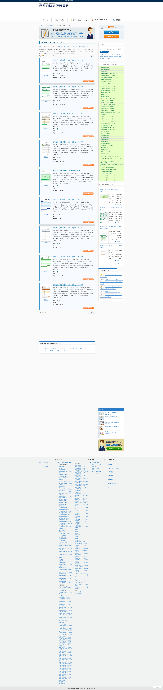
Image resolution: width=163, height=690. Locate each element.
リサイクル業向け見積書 (81, 543)
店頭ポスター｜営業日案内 (81, 568)
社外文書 (61, 561)
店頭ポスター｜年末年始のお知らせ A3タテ (81, 566)
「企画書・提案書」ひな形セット (65, 593)
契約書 (60, 468)
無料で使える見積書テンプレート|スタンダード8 (68, 256)
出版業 (76, 547)
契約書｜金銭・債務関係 (65, 526)
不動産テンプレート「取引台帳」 (81, 517)
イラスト (89, 348)
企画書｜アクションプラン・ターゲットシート (65, 605)
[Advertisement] (93, 13)
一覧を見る (120, 263)
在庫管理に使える (63, 537)
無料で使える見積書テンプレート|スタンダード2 (68, 86)
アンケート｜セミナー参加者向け (81, 578)
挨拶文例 (74, 348)
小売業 (76, 536)
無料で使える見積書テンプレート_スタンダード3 (68, 113)
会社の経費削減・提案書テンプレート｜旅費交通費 (65, 663)
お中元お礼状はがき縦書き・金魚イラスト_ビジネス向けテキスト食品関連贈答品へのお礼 (111, 282)
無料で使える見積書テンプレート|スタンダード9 (68, 199)
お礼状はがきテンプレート (49, 348)
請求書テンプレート (64, 474)
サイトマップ (112, 487)
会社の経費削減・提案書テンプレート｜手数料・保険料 (65, 659)
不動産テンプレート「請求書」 (81, 505)
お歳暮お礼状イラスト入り (65, 564)
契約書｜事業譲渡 (63, 507)
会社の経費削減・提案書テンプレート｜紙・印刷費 (65, 640)
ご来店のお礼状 (79, 582)
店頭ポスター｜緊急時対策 (81, 548)
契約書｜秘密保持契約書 (65, 521)
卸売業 (76, 531)
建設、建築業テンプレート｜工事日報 (81, 482)
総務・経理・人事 (96, 471)
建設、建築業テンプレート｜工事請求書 (81, 476)
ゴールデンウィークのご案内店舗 (81, 588)
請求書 (51, 350)
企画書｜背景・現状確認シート (65, 599)
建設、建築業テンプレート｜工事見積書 (81, 473)
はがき (44, 350)
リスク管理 (95, 473)
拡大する (46, 75)
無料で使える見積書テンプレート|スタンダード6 (68, 227)
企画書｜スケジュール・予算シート (65, 608)
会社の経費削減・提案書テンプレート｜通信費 (65, 666)
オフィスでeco (44, 462)
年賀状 (60, 566)
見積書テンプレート (64, 499)
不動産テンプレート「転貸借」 (81, 511)
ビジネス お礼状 (63, 542)
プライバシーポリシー (114, 468)
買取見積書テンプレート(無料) (112, 292)
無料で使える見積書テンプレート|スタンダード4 (68, 170)
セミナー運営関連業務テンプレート (65, 588)
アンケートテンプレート (65, 478)
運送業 (76, 529)
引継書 (60, 557)
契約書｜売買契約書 (64, 516)
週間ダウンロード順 (72, 46)
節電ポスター (62, 584)
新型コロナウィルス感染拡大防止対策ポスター (65, 573)
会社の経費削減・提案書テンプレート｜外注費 (65, 675)
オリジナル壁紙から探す (106, 173)
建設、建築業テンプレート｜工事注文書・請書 (81, 485)
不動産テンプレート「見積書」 (81, 508)
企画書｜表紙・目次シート (65, 597)
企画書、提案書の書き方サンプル (65, 618)
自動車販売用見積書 (80, 541)
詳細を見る (120, 204)
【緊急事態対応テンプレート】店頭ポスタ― (65, 579)
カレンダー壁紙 (79, 592)
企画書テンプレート (64, 476)
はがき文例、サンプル (64, 530)
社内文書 (61, 559)
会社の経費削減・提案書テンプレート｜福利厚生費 (65, 669)
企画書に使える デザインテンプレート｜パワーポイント (65, 615)
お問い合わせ (112, 483)
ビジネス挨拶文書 (63, 540)
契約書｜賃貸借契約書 (64, 514)
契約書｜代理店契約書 (64, 513)
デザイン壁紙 (78, 593)
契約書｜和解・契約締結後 (65, 523)
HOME (42, 25)
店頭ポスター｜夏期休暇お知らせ (81, 560)
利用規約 (111, 472)
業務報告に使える (63, 528)
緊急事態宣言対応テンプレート (65, 570)
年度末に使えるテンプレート (65, 555)
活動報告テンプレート (64, 682)
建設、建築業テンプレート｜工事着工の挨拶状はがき (81, 470)
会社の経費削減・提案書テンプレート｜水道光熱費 (65, 652)
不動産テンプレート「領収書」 (81, 496)
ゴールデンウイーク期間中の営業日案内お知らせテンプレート (65, 493)
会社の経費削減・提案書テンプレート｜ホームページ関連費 (65, 644)
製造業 (76, 533)
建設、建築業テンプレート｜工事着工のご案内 (81, 467)
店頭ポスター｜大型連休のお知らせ (81, 571)
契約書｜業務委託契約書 (65, 511)
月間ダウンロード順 (60, 46)
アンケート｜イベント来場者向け (81, 575)
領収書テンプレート (64, 504)
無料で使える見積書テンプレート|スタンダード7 (68, 285)
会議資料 (61, 479)
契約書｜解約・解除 (64, 519)
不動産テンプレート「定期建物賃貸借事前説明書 (81, 502)
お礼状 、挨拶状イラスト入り (65, 546)
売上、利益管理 (62, 535)
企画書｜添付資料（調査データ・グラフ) (65, 611)
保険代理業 (77, 535)
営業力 (94, 469)
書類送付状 (61, 506)
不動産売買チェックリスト (81, 525)
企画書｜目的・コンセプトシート (65, 602)
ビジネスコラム (95, 462)
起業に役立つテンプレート (81, 580)
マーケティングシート (64, 624)
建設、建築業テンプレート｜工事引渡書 (81, 488)
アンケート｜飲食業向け (81, 573)
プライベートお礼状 (64, 544)
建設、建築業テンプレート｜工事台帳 (81, 479)
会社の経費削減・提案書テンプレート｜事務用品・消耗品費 (65, 648)
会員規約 (111, 475)
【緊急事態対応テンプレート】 (65, 576)
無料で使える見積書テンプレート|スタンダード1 (68, 60)
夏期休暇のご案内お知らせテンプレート (65, 483)
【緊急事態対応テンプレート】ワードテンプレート (65, 582)
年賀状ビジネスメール (64, 567)
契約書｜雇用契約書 (64, 509)
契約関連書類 (62, 469)
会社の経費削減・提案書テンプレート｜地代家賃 (65, 678)
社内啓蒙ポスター (63, 620)
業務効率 (94, 466)
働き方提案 (61, 622)
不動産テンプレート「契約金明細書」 (81, 520)
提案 (58, 350)
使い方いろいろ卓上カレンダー (81, 585)
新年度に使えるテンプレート (65, 552)
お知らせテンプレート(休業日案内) (65, 486)
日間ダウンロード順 (84, 46)
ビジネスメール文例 (64, 533)
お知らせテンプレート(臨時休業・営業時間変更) (65, 496)
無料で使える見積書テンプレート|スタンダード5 (68, 142)
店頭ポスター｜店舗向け (81, 556)
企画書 (82, 348)
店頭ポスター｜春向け (80, 558)
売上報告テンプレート (64, 683)
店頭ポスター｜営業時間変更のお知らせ (81, 554)
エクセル (66, 348)
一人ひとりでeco (44, 466)
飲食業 (76, 538)
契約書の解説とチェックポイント (65, 472)
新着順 (40, 46)
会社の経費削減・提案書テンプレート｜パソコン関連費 (65, 655)
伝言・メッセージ (63, 531)
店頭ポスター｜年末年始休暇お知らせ (81, 563)
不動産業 (77, 492)
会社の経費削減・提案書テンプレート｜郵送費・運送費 (65, 630)
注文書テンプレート (64, 500)
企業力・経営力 (96, 468)
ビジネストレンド (96, 464)
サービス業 (77, 540)
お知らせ (65, 350)
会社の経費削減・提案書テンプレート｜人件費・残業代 (65, 634)
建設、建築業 (78, 465)
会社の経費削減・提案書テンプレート (65, 626)
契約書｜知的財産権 (64, 518)
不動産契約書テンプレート (81, 494)
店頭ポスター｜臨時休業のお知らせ (81, 551)
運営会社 (111, 479)
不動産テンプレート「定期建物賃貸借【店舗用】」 (81, 499)
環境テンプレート (63, 680)
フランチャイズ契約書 (80, 545)
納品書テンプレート (64, 502)
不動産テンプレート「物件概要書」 (81, 527)
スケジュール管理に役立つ (65, 481)
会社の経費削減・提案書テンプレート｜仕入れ (65, 672)
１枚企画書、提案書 (64, 590)
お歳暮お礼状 (62, 562)
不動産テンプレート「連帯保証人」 (81, 514)
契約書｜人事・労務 (64, 525)
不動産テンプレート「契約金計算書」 (81, 522)
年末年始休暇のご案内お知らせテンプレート (65, 489)
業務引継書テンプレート (65, 466)
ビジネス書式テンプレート (51, 25)
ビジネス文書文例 (63, 538)
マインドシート (62, 595)
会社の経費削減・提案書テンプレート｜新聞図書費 (65, 637)
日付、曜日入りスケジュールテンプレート (65, 549)
